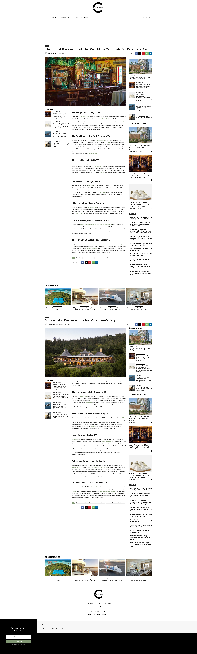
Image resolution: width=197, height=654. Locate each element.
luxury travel (91, 257)
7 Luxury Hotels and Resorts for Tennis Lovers (140, 260)
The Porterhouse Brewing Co (79, 164)
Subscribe (18, 641)
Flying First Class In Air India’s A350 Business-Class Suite (141, 254)
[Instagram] (143, 17)
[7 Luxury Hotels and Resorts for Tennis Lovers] (58, 296)
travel (111, 257)
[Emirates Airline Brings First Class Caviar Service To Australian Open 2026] (112, 296)
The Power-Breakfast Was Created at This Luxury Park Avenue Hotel (139, 308)
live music (104, 118)
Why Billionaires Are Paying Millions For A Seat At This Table (61, 145)
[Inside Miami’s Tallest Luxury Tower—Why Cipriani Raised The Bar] (140, 66)
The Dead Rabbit (100, 140)
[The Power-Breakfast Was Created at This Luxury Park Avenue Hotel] (139, 296)
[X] (139, 53)
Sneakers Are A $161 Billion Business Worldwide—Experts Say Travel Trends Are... (139, 204)
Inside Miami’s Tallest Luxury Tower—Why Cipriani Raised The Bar (140, 77)
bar (77, 257)
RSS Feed (132, 213)
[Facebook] (136, 53)
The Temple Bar (84, 116)
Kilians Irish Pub (92, 207)
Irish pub (90, 185)
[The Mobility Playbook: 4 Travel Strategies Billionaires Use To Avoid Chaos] (48, 134)
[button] (150, 17)
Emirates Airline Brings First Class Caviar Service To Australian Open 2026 (112, 308)
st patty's (106, 257)
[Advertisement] (98, 31)
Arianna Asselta (53, 53)
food (80, 257)
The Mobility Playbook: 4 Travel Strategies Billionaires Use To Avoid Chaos (60, 136)
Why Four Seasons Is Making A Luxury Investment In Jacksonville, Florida (140, 273)
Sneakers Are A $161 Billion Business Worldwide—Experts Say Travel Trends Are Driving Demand (61, 126)
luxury (84, 257)
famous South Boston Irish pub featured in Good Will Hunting (96, 224)
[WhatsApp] (147, 53)
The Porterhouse (96, 166)
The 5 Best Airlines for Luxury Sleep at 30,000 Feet (141, 249)
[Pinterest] (143, 53)
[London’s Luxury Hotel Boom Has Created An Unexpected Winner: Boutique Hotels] (48, 114)
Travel (47, 45)
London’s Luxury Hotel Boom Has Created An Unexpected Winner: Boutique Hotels (59, 116)
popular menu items (92, 248)
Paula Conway (132, 151)
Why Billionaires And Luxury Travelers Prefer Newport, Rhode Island (140, 266)
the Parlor (91, 146)
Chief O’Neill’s (102, 192)
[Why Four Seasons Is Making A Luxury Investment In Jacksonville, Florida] (85, 296)
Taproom (107, 142)
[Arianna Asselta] (46, 53)
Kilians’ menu (79, 213)
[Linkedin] (150, 53)
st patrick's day (98, 257)
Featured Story (57, 111)
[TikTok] (146, 17)
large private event (92, 153)
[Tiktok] (100, 607)
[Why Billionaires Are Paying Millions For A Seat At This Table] (48, 144)
